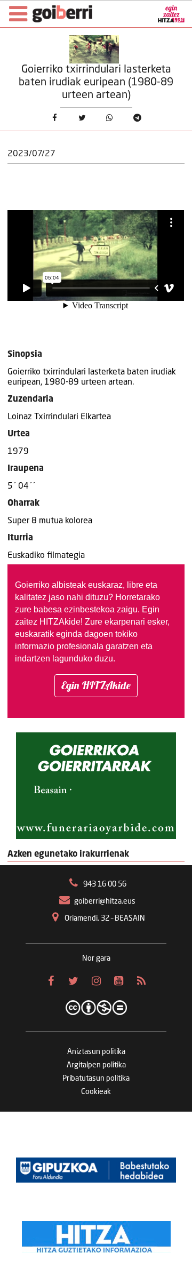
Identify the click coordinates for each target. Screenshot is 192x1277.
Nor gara (96, 958)
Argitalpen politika (96, 1065)
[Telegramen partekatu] (137, 118)
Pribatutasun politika (96, 1078)
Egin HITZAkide (96, 685)
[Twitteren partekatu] (82, 118)
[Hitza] (96, 1234)
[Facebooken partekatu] (54, 118)
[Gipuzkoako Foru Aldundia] (96, 1170)
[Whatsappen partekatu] (110, 118)
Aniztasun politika (96, 1052)
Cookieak (96, 1092)
